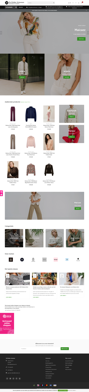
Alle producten (68, 369)
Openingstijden (49, 375)
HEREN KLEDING (8, 229)
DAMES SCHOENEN (49, 229)
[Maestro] (42, 385)
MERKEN (21, 7)
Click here (81, 39)
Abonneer (65, 348)
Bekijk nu (72, 116)
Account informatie (69, 361)
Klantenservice (49, 371)
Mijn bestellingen (69, 363)
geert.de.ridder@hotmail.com (14, 373)
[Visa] (55, 385)
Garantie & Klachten (50, 373)
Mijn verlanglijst (68, 365)
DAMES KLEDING (69, 229)
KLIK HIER (67, 77)
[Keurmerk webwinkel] (7, 323)
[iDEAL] (38, 385)
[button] (1, 33)
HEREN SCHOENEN (29, 229)
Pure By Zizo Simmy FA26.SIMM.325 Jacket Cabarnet (30, 127)
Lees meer (8, 297)
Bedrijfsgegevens (49, 363)
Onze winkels (48, 378)
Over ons (47, 361)
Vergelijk (67, 367)
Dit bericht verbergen (63, 390)
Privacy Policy (48, 367)
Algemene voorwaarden (51, 365)
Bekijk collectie (25, 102)
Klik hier (22, 77)
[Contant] (34, 385)
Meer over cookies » (72, 390)
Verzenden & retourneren (51, 369)
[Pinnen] (50, 385)
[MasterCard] (46, 385)
